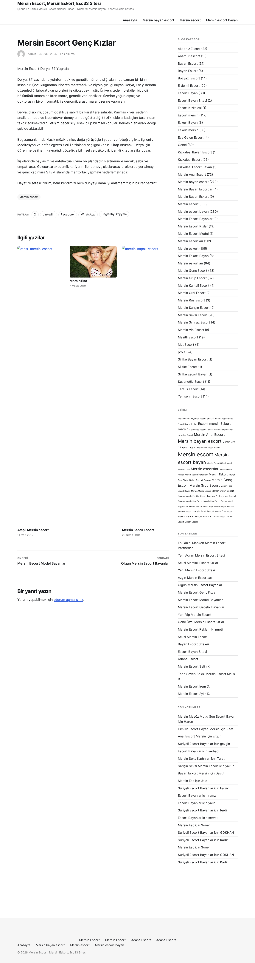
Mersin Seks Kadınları (194, 758)
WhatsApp (88, 214)
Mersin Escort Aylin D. (194, 694)
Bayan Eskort (188, 71)
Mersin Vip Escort (191, 330)
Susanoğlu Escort (191, 381)
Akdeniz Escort (189, 49)
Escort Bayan (188, 93)
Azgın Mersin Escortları (195, 578)
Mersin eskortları (190, 263)
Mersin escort (190, 20)
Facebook (67, 214)
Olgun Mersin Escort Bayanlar (200, 585)
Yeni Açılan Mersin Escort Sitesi (201, 555)
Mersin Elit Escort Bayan (208, 447)
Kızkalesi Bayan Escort (195, 152)
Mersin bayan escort (158, 20)
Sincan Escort (191, 522)
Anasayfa (130, 20)
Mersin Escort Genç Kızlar (197, 592)
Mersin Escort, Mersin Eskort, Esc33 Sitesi (59, 3)
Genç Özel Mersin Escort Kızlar (201, 622)
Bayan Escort (188, 63)
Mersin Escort (89, 940)
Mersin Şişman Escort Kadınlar (195, 516)
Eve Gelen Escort (190, 137)
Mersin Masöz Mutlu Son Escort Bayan (207, 716)
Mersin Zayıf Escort (203, 511)
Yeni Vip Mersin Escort (194, 615)
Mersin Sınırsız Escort (194, 322)
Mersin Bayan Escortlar (195, 189)
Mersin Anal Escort (192, 174)
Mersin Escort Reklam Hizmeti (200, 629)
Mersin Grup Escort (192, 278)
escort (210, 418)
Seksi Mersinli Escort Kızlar (198, 563)
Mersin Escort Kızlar (193, 226)
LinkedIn (48, 214)
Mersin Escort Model (193, 233)
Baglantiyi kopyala (114, 214)
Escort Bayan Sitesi (192, 100)
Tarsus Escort (188, 389)
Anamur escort (189, 56)
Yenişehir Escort (190, 396)
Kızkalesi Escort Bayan (195, 167)
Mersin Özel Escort (224, 511)
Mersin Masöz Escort (201, 491)
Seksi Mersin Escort (192, 637)
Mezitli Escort (188, 337)
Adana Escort (188, 659)
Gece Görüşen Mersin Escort (220, 430)
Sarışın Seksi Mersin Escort (198, 766)
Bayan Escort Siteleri (193, 644)
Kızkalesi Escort (190, 159)
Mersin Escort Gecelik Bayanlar (201, 607)
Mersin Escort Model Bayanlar (200, 600)
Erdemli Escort (189, 85)
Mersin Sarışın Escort (193, 307)
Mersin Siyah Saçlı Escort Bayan (211, 506)
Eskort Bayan (188, 122)
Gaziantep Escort (197, 430)
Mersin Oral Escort (192, 293)
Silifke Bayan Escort (193, 359)
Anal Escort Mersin (192, 736)
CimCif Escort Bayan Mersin (199, 729)
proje (181, 352)
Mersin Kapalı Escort (138, 530)
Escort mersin (188, 115)
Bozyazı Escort (189, 78)
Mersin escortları (190, 241)
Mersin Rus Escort (191, 300)
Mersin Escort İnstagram (196, 475)
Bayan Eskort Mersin (193, 773)
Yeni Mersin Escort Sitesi (196, 570)
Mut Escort (186, 344)
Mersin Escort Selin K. (194, 666)
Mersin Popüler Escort (196, 496)
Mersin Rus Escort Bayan (215, 501)
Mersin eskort (188, 248)
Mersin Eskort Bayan (193, 256)
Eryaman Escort (198, 418)
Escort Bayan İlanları (187, 424)
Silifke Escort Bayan (193, 374)
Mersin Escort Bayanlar (195, 219)
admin (32, 54)
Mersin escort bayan (222, 20)
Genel (182, 145)
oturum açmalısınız (68, 600)
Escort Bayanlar (189, 751)
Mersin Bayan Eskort (193, 196)
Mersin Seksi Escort (192, 315)
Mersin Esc (78, 281)
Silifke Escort (187, 367)
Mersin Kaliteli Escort (193, 285)
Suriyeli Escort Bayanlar (195, 744)
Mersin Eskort (218, 474)
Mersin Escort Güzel (216, 463)
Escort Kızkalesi (190, 108)
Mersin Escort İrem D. (194, 686)
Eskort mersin (188, 130)
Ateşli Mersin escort (33, 530)
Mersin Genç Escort (192, 270)
